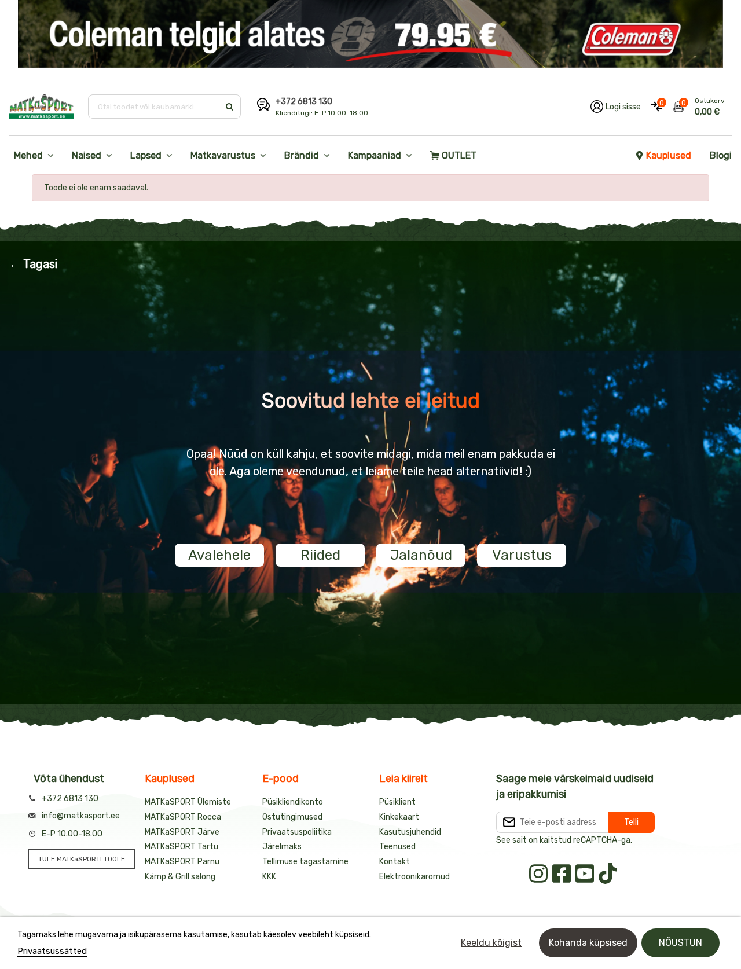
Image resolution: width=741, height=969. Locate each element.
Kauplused (668, 155)
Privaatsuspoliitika (297, 832)
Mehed (28, 155)
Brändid (301, 155)
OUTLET (459, 155)
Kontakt (394, 862)
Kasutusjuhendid (410, 832)
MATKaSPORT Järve (182, 832)
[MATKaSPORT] (41, 106)
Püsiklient (397, 802)
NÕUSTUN (680, 942)
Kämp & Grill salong (180, 877)
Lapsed (146, 155)
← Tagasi (33, 264)
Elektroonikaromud (414, 877)
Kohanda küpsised (588, 942)
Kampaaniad (374, 155)
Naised (86, 155)
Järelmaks (282, 846)
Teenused (397, 846)
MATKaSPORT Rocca (183, 817)
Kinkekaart (399, 817)
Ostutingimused (292, 817)
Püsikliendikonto (292, 802)
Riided (320, 555)
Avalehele (219, 555)
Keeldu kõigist (491, 942)
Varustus (522, 555)
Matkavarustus (222, 155)
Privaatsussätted (52, 951)
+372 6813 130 (304, 102)
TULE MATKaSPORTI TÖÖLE (81, 859)
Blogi (721, 155)
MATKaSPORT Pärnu (182, 862)
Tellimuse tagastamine (305, 862)
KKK (269, 877)
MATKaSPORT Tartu (181, 846)
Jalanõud (421, 555)
